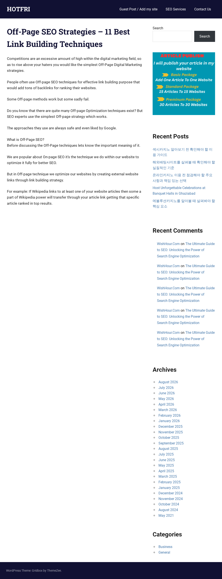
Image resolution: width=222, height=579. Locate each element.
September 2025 (171, 443)
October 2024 (168, 504)
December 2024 (170, 493)
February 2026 (169, 415)
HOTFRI (18, 9)
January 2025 (169, 488)
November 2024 (170, 499)
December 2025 (170, 426)
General (164, 552)
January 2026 (169, 421)
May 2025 (166, 465)
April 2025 (166, 471)
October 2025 (168, 438)
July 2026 (166, 388)
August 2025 (168, 449)
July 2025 (166, 454)
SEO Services (176, 9)
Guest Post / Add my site (138, 9)
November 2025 (170, 432)
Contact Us (202, 9)
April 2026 (166, 404)
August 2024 (168, 510)
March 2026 (167, 410)
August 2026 (168, 382)
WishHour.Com (168, 244)
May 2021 (166, 515)
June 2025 (166, 460)
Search (158, 28)
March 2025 (167, 476)
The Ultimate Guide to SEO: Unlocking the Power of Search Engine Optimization (186, 250)
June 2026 (166, 393)
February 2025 (169, 482)
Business (165, 547)
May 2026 (166, 399)
